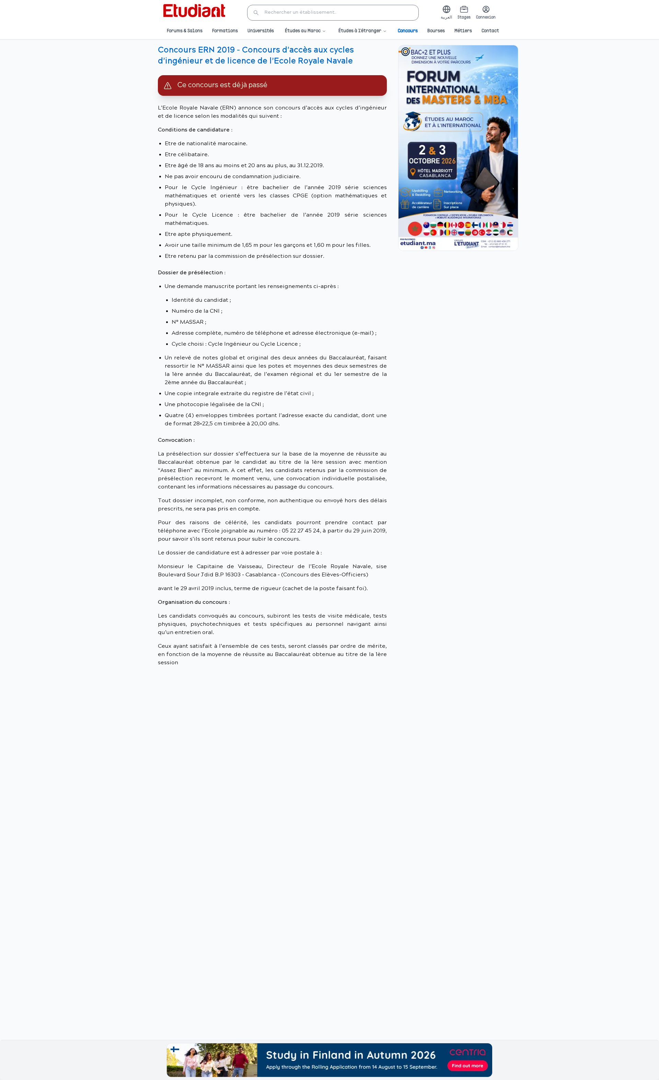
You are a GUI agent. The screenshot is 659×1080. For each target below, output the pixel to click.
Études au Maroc (303, 31)
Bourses (436, 31)
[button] (333, 13)
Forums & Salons (185, 31)
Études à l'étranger (359, 31)
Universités (260, 31)
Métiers (463, 31)
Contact (490, 31)
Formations (225, 31)
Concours (408, 31)
